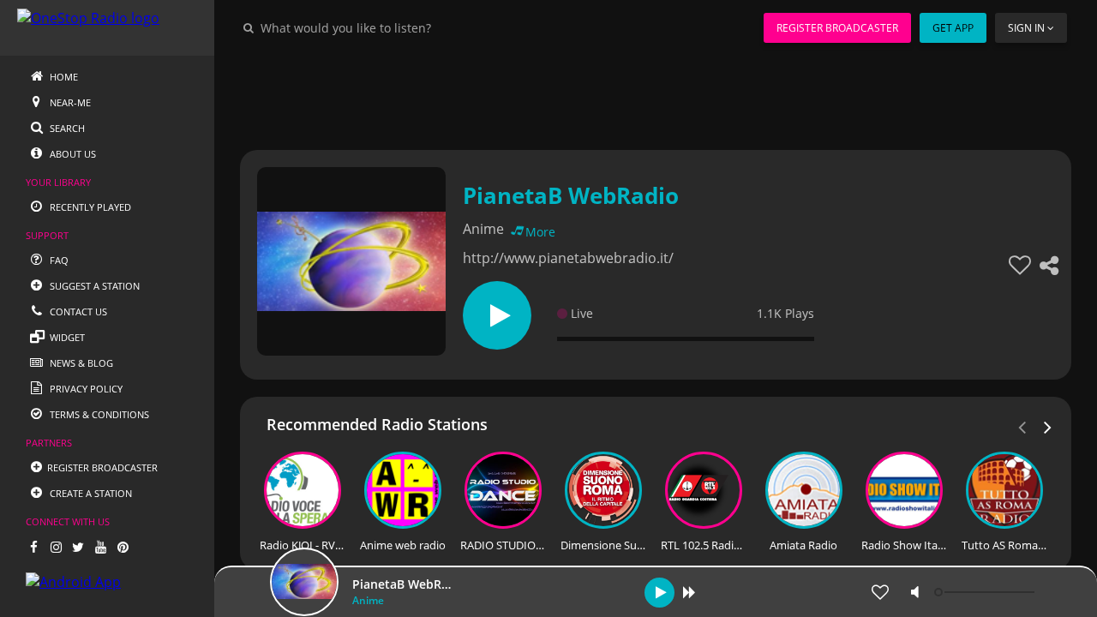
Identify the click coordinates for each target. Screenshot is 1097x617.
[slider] (986, 592)
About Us (71, 153)
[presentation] (1048, 425)
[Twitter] (78, 547)
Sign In (1026, 28)
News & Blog (80, 362)
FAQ (58, 260)
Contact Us (77, 311)
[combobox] (397, 27)
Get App (953, 28)
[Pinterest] (122, 547)
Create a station (89, 493)
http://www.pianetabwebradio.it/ (568, 258)
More (540, 232)
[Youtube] (100, 547)
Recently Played (89, 207)
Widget (66, 337)
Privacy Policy (85, 388)
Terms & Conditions (98, 414)
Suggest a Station (93, 285)
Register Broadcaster (837, 28)
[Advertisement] (655, 94)
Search (66, 128)
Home (62, 76)
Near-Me (69, 102)
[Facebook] (33, 547)
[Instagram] (55, 547)
